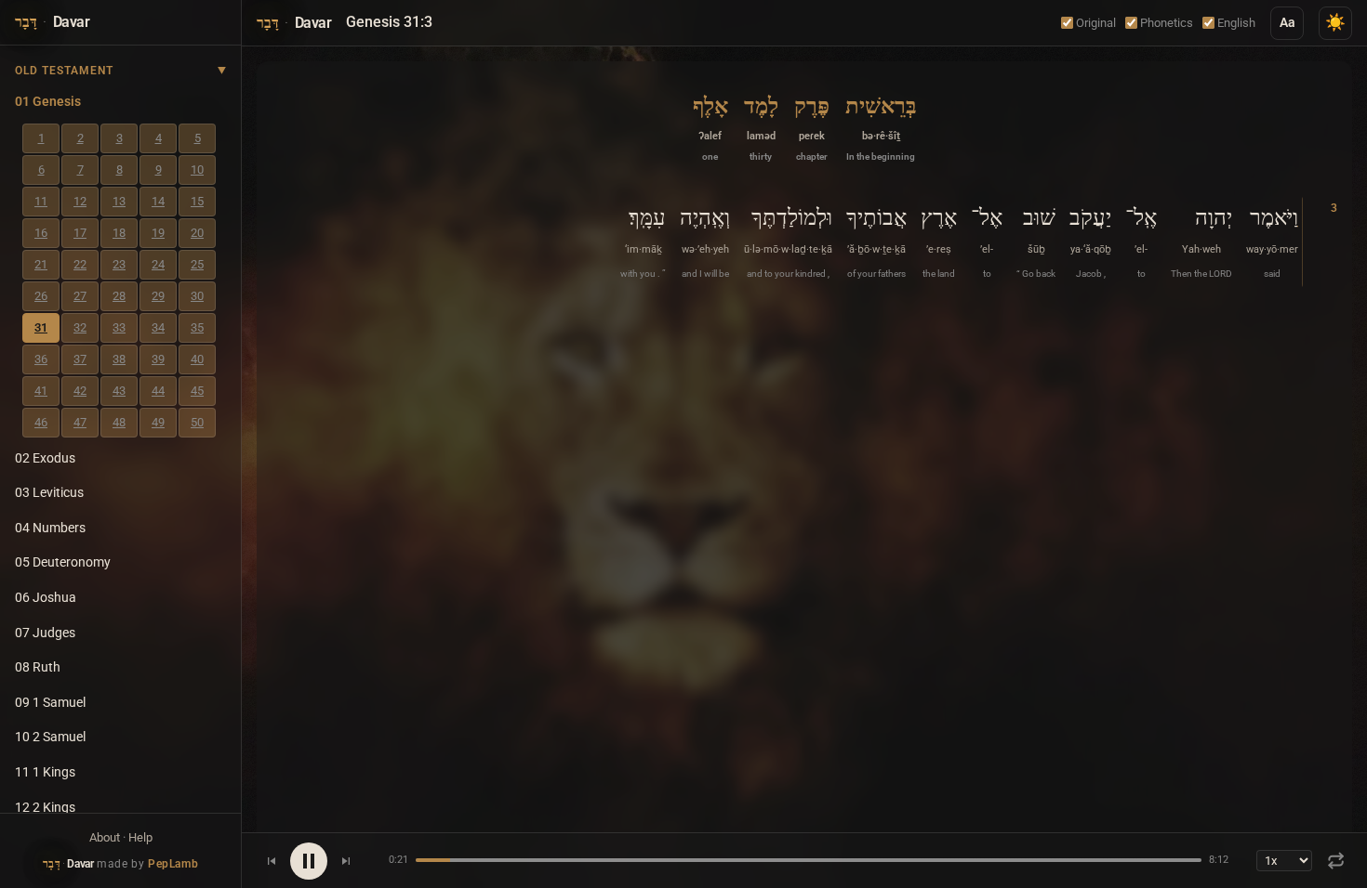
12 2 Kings (45, 808)
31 (40, 327)
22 (79, 264)
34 (158, 327)
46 (40, 422)
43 (119, 391)
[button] (881, 126)
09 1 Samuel (50, 703)
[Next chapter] (346, 861)
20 (197, 233)
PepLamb (173, 863)
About (104, 837)
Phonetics (1166, 23)
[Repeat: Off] (1336, 860)
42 (79, 391)
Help (140, 837)
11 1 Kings (45, 772)
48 (119, 422)
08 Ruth (37, 667)
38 (119, 359)
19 (158, 233)
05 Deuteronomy (63, 562)
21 (40, 264)
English (1236, 23)
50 (197, 422)
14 (158, 201)
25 (197, 264)
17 (79, 233)
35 (197, 327)
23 (119, 264)
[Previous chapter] (271, 861)
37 (79, 359)
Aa (1287, 23)
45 (197, 391)
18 (119, 233)
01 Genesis (48, 102)
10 (197, 169)
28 (119, 296)
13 (119, 201)
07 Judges (45, 633)
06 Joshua (45, 598)
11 (40, 201)
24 (158, 264)
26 (40, 296)
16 (40, 233)
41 (40, 391)
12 (79, 201)
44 (158, 391)
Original (1096, 23)
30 (197, 296)
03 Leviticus (49, 493)
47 (79, 422)
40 (197, 359)
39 (158, 359)
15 (197, 201)
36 (40, 359)
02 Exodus (45, 458)
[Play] (308, 861)
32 (79, 327)
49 (158, 422)
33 (119, 327)
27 (79, 296)
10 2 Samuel (50, 737)
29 (158, 296)
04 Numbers (50, 528)
